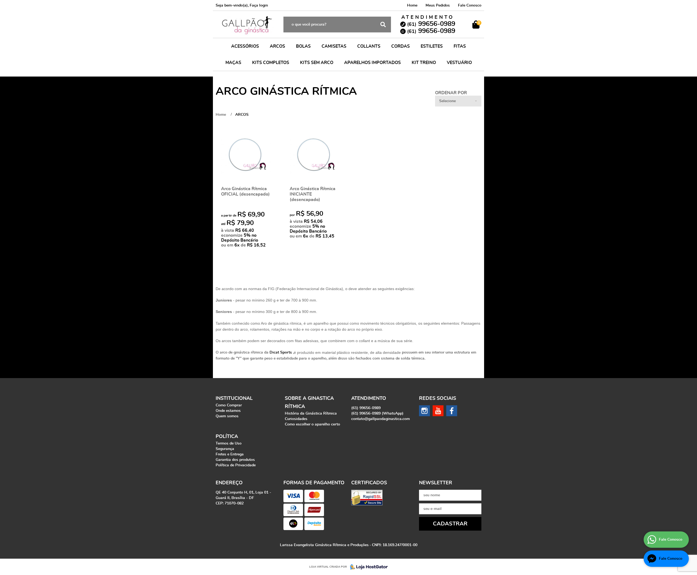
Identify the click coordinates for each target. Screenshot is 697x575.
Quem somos (227, 416)
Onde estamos (228, 411)
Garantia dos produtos (235, 460)
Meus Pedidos (438, 5)
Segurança (225, 449)
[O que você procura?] (383, 24)
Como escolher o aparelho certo (312, 424)
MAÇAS (233, 62)
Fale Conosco (469, 5)
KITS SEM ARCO (316, 62)
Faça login (259, 5)
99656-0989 (431, 24)
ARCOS (277, 46)
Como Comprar (229, 405)
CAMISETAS (334, 46)
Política (227, 436)
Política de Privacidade (236, 465)
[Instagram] (424, 410)
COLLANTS (368, 46)
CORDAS (400, 46)
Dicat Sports (281, 352)
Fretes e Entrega (230, 454)
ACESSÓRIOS (245, 46)
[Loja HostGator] (367, 567)
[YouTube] (438, 410)
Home (412, 5)
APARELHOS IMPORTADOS (372, 62)
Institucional (234, 398)
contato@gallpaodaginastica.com (380, 419)
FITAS (460, 46)
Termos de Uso (228, 443)
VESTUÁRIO (459, 62)
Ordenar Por (451, 93)
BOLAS (303, 46)
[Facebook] (451, 410)
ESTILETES (432, 46)
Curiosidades (296, 419)
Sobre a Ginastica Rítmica (309, 402)
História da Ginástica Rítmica (311, 413)
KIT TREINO (424, 62)
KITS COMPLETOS (270, 62)
